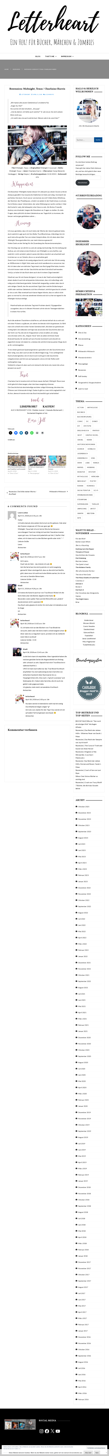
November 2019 (84, 1119)
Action (80, 407)
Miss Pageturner (89, 642)
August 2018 (83, 1212)
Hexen (89, 440)
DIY (78, 426)
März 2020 (82, 1094)
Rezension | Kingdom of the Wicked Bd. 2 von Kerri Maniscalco (86, 755)
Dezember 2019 (84, 1112)
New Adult (81, 481)
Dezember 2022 (84, 888)
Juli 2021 (81, 994)
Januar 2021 (83, 1031)
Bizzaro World (89, 623)
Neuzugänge (83, 364)
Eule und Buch (89, 632)
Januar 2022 (83, 956)
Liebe (87, 463)
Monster (81, 472)
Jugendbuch (82, 453)
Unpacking (82, 509)
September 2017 (84, 1281)
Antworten (22, 547)
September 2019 (84, 1131)
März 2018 (82, 1243)
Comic (80, 421)
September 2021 (84, 981)
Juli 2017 (81, 1293)
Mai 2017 (82, 1306)
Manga (96, 463)
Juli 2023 (81, 844)
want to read (83, 389)
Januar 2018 (83, 1256)
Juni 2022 (82, 925)
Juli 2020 (81, 1069)
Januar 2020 (83, 1106)
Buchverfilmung (84, 417)
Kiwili (20, 585)
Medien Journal (38, 410)
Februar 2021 (83, 1025)
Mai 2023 (82, 856)
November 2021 (84, 969)
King (93, 458)
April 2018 (82, 1237)
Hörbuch (91, 449)
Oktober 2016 (83, 1349)
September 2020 (84, 1056)
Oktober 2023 (83, 825)
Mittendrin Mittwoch (57, 491)
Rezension (82, 370)
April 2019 (82, 1162)
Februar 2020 (83, 1100)
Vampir (80, 513)
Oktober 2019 (83, 1125)
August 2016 (83, 1362)
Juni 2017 (82, 1300)
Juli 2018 (81, 1218)
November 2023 (84, 819)
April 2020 (82, 1087)
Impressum (66, 56)
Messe (80, 345)
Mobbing (91, 467)
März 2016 (82, 1393)
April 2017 (82, 1312)
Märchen (95, 476)
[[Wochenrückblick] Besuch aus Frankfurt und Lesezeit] (17, 461)
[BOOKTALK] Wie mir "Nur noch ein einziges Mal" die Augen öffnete (88, 724)
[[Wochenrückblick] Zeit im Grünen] (57, 461)
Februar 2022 (83, 950)
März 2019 (82, 1168)
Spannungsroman (85, 495)
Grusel (80, 440)
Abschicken (82, 182)
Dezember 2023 (84, 813)
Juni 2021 (82, 1000)
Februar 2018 (83, 1250)
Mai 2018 (82, 1231)
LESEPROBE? (28, 407)
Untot (93, 509)
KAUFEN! (49, 407)
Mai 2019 (82, 1156)
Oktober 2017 (83, 1275)
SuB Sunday (82, 376)
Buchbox (81, 412)
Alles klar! (88, 1453)
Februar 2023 (83, 875)
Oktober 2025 (83, 807)
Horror (80, 449)
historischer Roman (86, 444)
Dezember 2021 (84, 963)
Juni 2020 (82, 1075)
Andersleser (88, 620)
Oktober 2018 (83, 1200)
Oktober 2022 (83, 900)
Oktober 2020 (83, 1050)
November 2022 (84, 894)
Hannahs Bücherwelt (54, 410)
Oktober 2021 (83, 975)
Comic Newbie (89, 626)
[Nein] (106, 1453)
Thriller (95, 504)
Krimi (79, 463)
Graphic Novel (92, 435)
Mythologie (82, 476)
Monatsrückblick (85, 357)
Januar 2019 (83, 1181)
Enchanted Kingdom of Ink (37, 413)
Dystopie (87, 426)
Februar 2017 (83, 1325)
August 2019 (83, 1137)
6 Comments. (49, 94)
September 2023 (84, 831)
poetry (93, 481)
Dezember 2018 (84, 1187)
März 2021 (82, 1019)
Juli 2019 (81, 1144)
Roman (80, 486)
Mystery (92, 472)
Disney (95, 421)
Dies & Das (82, 333)
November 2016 (84, 1343)
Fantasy (96, 430)
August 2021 (83, 988)
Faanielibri (89, 635)
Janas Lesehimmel (89, 638)
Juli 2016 (81, 1368)
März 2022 (82, 944)
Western (90, 513)
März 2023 (82, 869)
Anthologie (92, 407)
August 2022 (83, 913)
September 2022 (84, 906)
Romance (91, 486)
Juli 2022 (81, 919)
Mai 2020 (82, 1081)
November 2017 (84, 1268)
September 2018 (84, 1206)
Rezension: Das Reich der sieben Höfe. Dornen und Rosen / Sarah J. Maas (88, 764)
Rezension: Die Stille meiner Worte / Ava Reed (22, 492)
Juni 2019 (82, 1150)
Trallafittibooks (89, 645)
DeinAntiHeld (89, 629)
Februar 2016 (83, 1399)
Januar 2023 (83, 881)
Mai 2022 (82, 931)
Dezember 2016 (84, 1337)
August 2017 (83, 1287)
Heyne (26, 174)
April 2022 (82, 938)
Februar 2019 (83, 1175)
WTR (79, 518)
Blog (37, 56)
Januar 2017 (83, 1331)
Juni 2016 (82, 1374)
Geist (79, 435)
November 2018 (84, 1193)
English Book (83, 430)
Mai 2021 (82, 1006)
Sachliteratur (83, 490)
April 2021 (82, 1012)
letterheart (25, 94)
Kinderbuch (82, 458)
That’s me (49, 56)
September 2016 (84, 1356)
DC (87, 421)
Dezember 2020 (84, 1037)
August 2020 (83, 1062)
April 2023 (82, 863)
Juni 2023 (82, 850)
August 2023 (83, 838)
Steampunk (82, 499)
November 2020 (84, 1044)
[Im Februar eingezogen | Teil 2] (37, 461)
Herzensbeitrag (84, 339)
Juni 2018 (82, 1225)
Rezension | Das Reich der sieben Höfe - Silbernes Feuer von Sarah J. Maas (89, 733)
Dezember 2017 (84, 1262)
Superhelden (82, 504)
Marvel (80, 467)
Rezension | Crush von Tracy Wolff (89, 782)
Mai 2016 (82, 1381)
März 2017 (82, 1318)
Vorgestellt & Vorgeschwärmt (89, 383)
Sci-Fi (96, 490)
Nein (97, 1453)
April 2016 (82, 1387)
